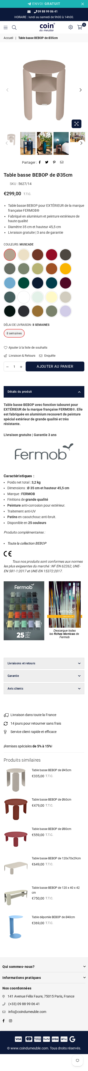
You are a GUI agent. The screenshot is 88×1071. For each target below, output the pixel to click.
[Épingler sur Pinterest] (54, 163)
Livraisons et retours (21, 663)
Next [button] (80, 90)
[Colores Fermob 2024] (24, 645)
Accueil (8, 38)
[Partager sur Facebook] (40, 163)
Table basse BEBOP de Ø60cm (51, 799)
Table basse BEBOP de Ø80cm (51, 829)
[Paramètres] (70, 27)
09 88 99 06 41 (48, 11)
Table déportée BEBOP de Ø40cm (53, 917)
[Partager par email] (62, 163)
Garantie (13, 676)
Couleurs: (18, 244)
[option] (44, 90)
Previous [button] (7, 90)
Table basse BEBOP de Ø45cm (51, 770)
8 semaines (14, 333)
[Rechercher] (14, 27)
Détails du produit (20, 391)
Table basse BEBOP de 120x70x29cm (56, 858)
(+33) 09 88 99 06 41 (24, 1004)
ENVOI (45, 4)
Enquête (49, 355)
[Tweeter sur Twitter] (47, 163)
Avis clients (15, 688)
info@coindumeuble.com (27, 1012)
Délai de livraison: (26, 325)
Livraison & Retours (21, 355)
